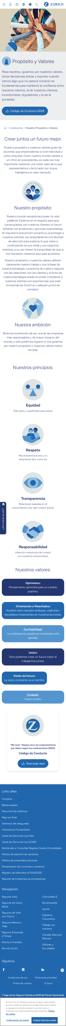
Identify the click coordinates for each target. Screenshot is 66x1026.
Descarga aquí (35, 763)
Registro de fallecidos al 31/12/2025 (22, 872)
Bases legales (10, 805)
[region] (33, 1012)
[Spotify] (62, 969)
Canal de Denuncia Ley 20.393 (19, 842)
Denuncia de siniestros (14, 811)
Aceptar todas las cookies (44, 1020)
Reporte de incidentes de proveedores (23, 879)
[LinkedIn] (43, 969)
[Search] (36, 4)
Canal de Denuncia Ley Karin (18, 836)
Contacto (7, 799)
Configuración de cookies (17, 1020)
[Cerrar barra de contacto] (3, 504)
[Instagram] (23, 969)
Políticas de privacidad (46, 977)
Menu (4, 4)
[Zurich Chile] (6, 128)
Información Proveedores (16, 829)
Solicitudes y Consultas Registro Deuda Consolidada (31, 848)
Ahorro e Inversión (12, 942)
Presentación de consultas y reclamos (23, 866)
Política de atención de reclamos (20, 854)
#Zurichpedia (49, 903)
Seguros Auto (9, 896)
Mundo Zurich (10, 948)
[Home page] (54, 4)
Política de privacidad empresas (19, 860)
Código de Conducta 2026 (27, 110)
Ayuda (45, 909)
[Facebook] (4, 969)
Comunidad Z (49, 896)
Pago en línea (9, 817)
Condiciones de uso (17, 977)
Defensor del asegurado (15, 823)
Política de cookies (22, 983)
